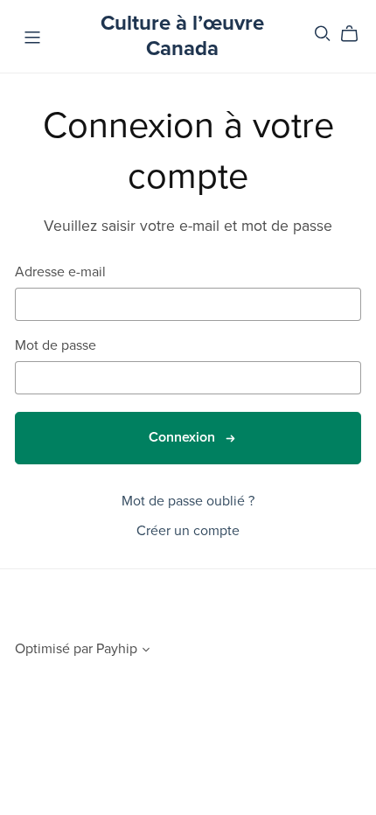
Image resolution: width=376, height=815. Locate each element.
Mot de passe (55, 346)
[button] (146, 651)
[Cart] (356, 34)
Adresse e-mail (60, 272)
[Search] (323, 33)
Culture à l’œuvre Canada (182, 35)
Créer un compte (188, 531)
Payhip (116, 649)
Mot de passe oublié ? (188, 501)
